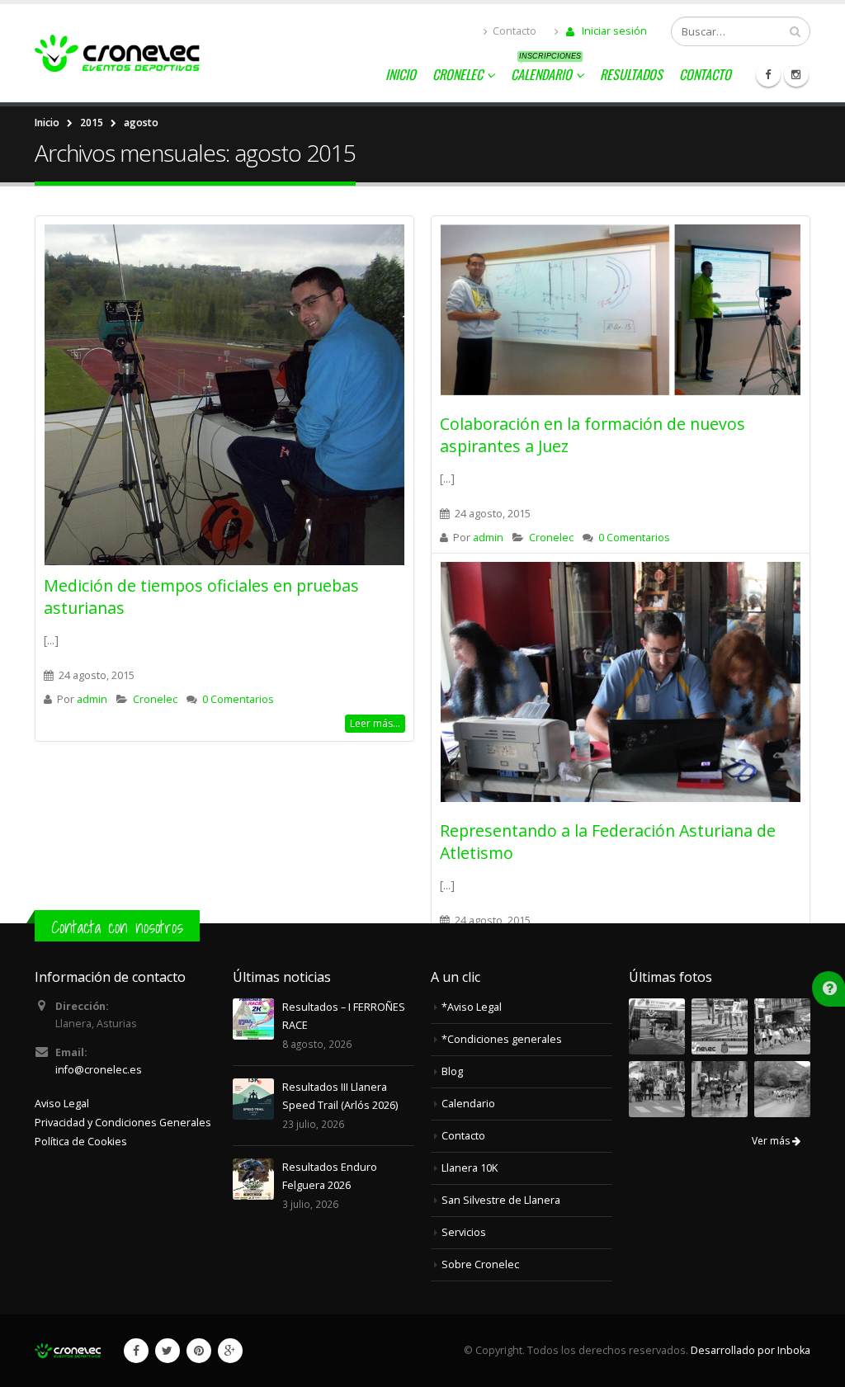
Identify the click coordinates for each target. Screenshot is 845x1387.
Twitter (167, 1350)
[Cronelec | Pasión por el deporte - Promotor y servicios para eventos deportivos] (117, 53)
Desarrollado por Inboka (750, 1350)
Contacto (514, 31)
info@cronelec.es (98, 1070)
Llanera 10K (469, 1168)
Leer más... (375, 723)
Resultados (631, 74)
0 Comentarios (238, 699)
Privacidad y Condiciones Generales (123, 1123)
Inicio (400, 74)
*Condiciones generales (501, 1039)
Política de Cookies (81, 1142)
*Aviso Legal (471, 1007)
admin (92, 699)
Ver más (772, 1141)
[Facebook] (768, 74)
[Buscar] (795, 31)
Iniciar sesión (613, 31)
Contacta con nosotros (117, 927)
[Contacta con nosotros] (830, 988)
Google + (230, 1350)
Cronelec (457, 74)
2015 (91, 123)
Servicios (463, 1232)
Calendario (546, 71)
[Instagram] (796, 74)
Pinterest (198, 1350)
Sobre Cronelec (480, 1264)
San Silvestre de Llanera (500, 1200)
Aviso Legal (62, 1104)
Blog (452, 1071)
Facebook (136, 1350)
